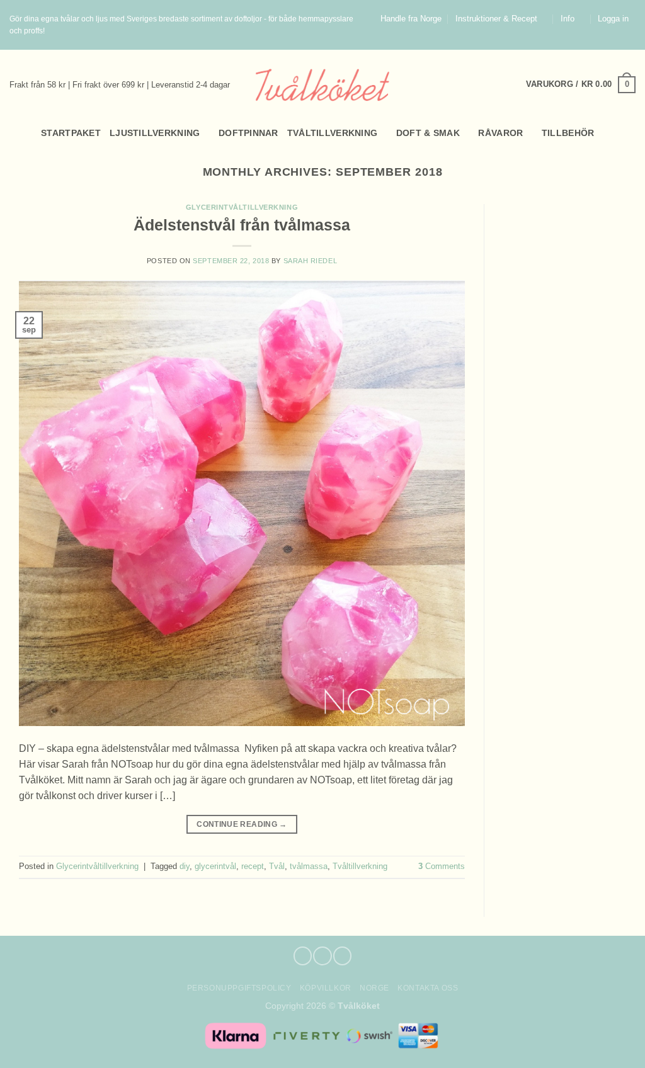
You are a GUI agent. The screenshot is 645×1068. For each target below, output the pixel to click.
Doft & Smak (428, 133)
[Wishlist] (630, 133)
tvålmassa (309, 866)
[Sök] (14, 132)
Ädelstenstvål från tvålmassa (242, 225)
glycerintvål (215, 866)
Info (567, 18)
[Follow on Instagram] (618, 43)
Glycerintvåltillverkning (242, 207)
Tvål (277, 866)
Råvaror (500, 133)
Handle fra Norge (411, 18)
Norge (374, 988)
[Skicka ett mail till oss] (630, 43)
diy (185, 866)
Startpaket (71, 133)
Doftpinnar (248, 133)
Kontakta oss (427, 988)
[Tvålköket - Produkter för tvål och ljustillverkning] (322, 84)
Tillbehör (568, 133)
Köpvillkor (325, 988)
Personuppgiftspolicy (239, 988)
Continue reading (242, 824)
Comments (441, 866)
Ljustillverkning (155, 133)
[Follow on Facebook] (606, 43)
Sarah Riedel (310, 260)
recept (252, 866)
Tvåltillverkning (332, 133)
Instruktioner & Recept (496, 18)
